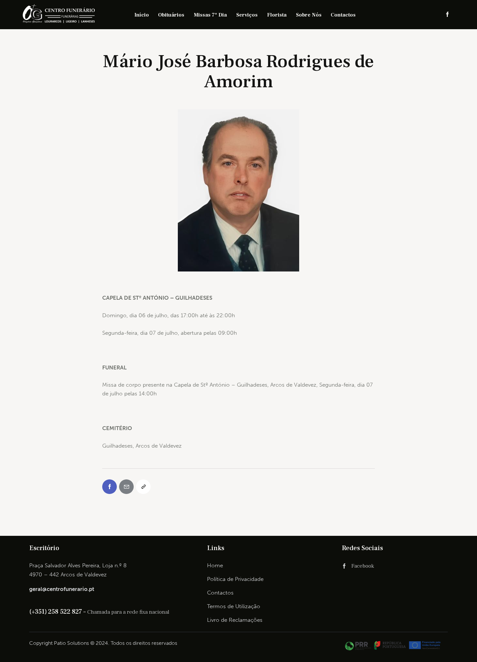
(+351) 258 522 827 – (58, 612)
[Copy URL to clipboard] (143, 486)
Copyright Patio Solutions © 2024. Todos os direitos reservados (103, 643)
